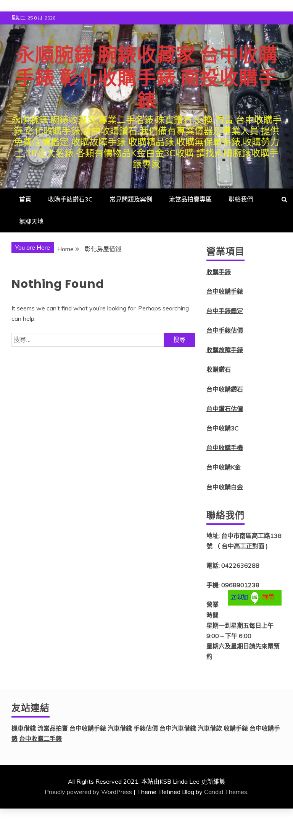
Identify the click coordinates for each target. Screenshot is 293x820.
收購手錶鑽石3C (70, 199)
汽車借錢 (120, 728)
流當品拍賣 (52, 728)
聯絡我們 (241, 199)
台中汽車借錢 (177, 728)
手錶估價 (146, 728)
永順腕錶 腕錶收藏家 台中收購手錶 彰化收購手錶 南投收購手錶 (147, 77)
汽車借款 (210, 728)
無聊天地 (31, 221)
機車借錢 (23, 728)
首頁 (25, 199)
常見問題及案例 (130, 199)
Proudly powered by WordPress (88, 792)
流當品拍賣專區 (190, 199)
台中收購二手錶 (40, 738)
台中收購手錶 (224, 291)
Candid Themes (225, 792)
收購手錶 (218, 272)
